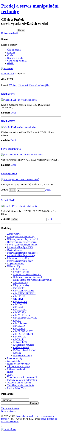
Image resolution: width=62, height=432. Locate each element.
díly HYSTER (20, 301)
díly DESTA (19, 326)
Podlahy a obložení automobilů (22, 380)
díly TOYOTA (20, 304)
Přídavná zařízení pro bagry (20, 261)
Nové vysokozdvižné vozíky (20, 236)
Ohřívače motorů (21, 347)
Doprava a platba (15, 58)
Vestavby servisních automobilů (22, 377)
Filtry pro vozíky (21, 285)
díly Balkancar (20, 323)
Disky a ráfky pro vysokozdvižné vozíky (32, 280)
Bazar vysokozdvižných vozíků (22, 242)
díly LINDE (19, 296)
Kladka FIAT (8, 94)
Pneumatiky (19, 288)
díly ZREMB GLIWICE (25, 317)
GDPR (10, 63)
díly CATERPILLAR (23, 290)
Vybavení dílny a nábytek (19, 382)
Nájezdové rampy (15, 263)
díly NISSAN (19, 312)
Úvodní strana (14, 50)
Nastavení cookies (10, 421)
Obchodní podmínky (17, 60)
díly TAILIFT (19, 309)
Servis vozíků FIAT (11, 148)
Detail (13, 112)
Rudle (10, 372)
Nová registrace (8, 411)
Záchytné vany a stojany (18, 366)
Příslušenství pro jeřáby (18, 258)
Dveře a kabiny (14, 250)
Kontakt (11, 52)
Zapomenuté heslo (10, 408)
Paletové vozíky (14, 358)
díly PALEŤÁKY (21, 315)
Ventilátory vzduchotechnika (20, 385)
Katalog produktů (9, 33)
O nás (10, 55)
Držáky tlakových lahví (24, 350)
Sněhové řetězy (20, 282)
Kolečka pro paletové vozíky (27, 274)
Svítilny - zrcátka (21, 271)
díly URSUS (19, 328)
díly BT (17, 320)
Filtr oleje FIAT (9, 173)
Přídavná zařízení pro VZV (20, 247)
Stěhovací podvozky (17, 369)
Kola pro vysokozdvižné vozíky (28, 277)
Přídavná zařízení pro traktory (21, 255)
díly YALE (18, 339)
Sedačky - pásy (20, 269)
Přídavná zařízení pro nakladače (22, 252)
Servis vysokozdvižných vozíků (22, 244)
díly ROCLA (19, 336)
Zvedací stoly (13, 361)
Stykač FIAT (7, 200)
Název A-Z (23, 85)
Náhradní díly (7, 73)
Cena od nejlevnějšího (39, 85)
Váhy (9, 374)
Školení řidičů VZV (16, 388)
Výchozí (13, 85)
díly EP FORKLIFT (23, 331)
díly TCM (18, 307)
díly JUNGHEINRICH (24, 293)
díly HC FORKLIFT (23, 334)
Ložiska (17, 353)
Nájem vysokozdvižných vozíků (22, 239)
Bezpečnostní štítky (22, 355)
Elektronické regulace (23, 344)
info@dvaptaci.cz (48, 419)
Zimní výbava (13, 234)
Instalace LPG (20, 342)
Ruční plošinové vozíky (18, 363)
